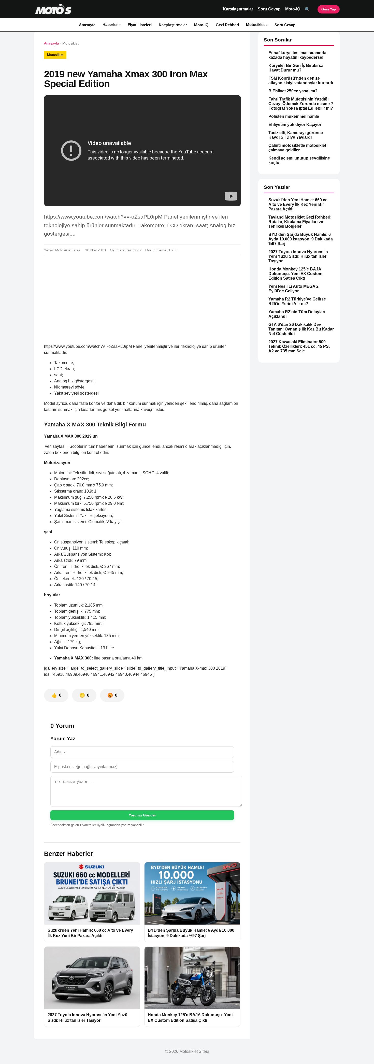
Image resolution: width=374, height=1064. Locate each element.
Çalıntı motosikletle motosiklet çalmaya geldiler (297, 147)
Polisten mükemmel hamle (293, 116)
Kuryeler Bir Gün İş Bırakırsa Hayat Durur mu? (295, 67)
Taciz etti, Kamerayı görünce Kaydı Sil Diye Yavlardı (295, 135)
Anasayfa (87, 25)
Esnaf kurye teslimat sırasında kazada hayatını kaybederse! (297, 55)
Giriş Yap (328, 9)
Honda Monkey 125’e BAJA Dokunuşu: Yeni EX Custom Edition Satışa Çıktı (295, 273)
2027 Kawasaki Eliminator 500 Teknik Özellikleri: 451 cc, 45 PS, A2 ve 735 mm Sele (299, 346)
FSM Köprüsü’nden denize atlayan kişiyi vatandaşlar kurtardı (300, 80)
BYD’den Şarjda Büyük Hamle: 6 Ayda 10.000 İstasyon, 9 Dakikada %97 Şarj (300, 239)
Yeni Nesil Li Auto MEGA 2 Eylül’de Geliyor (293, 288)
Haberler (110, 24)
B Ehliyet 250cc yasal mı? (293, 91)
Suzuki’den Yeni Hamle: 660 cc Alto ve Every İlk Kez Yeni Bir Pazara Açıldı (297, 204)
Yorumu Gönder (142, 815)
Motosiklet (255, 24)
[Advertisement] (142, 297)
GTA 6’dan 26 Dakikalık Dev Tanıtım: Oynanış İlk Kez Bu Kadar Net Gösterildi (301, 329)
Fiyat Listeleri (140, 25)
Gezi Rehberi (227, 25)
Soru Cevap (269, 9)
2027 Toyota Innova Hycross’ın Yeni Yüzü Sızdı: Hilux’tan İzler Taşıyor (298, 256)
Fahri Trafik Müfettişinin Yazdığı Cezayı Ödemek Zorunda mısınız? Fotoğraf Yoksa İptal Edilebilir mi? (300, 103)
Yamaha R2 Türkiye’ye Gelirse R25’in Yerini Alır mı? (297, 301)
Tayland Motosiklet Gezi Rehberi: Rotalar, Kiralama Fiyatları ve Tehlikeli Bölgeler (300, 221)
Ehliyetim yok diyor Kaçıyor (294, 124)
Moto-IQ (292, 9)
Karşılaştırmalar (238, 9)
